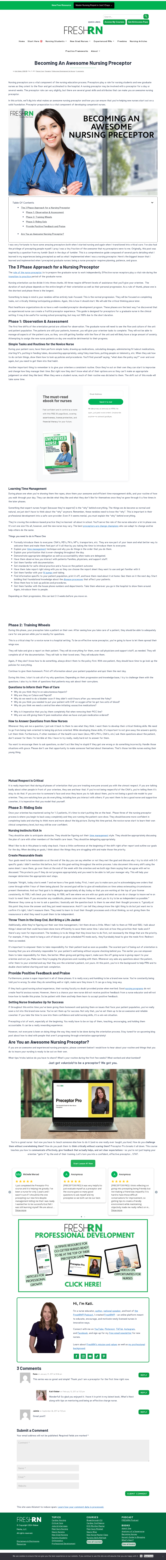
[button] (60, 453)
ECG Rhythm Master (96, 1526)
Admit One (126, 1528)
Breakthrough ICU (94, 1520)
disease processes (73, 579)
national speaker (112, 1310)
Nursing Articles (138, 41)
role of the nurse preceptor (27, 272)
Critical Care (57, 1523)
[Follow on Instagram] (83, 1356)
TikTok (119, 1328)
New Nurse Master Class (97, 1534)
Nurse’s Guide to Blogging (133, 1537)
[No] (162, 1556)
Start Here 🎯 (35, 41)
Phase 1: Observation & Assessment (45, 212)
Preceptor (48, 71)
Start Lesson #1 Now (83, 1163)
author (98, 1310)
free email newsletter (120, 1333)
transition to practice (19, 276)
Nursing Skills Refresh (96, 1537)
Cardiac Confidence (95, 1523)
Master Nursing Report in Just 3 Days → (94, 5)
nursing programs (134, 988)
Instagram (129, 1328)
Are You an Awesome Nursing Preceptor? (42, 233)
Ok (141, 1556)
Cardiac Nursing (59, 1520)
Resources (21, 1544)
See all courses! (94, 1541)
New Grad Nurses (79, 41)
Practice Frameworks (76, 50)
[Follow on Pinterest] (103, 1356)
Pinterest (110, 1328)
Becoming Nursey (129, 1534)
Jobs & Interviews (59, 1526)
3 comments (80, 71)
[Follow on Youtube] (90, 1356)
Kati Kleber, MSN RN (21, 71)
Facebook (83, 1333)
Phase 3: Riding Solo (36, 221)
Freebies (122, 41)
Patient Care (40, 71)
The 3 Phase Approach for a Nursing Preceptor (45, 207)
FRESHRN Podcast (130, 1520)
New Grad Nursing (60, 1534)
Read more (148, 1556)
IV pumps (48, 572)
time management (36, 548)
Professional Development (63, 1543)
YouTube (98, 1328)
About (94, 50)
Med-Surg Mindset (95, 1528)
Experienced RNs (103, 41)
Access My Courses (114, 22)
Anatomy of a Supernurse (133, 1531)
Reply (144, 1375)
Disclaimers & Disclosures (28, 1541)
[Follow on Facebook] (76, 1356)
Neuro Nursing (58, 1531)
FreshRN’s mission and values (102, 1344)
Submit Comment (137, 1493)
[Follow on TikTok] (97, 1356)
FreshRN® (109, 1314)
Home (22, 41)
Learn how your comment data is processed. (81, 1506)
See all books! (128, 1544)
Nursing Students (55, 41)
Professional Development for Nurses (63, 71)
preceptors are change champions (101, 525)
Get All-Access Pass (138, 22)
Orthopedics (57, 1540)
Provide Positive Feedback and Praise (45, 226)
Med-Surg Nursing (60, 1528)
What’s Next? (128, 1540)
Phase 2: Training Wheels (39, 216)
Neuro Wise (92, 1531)
